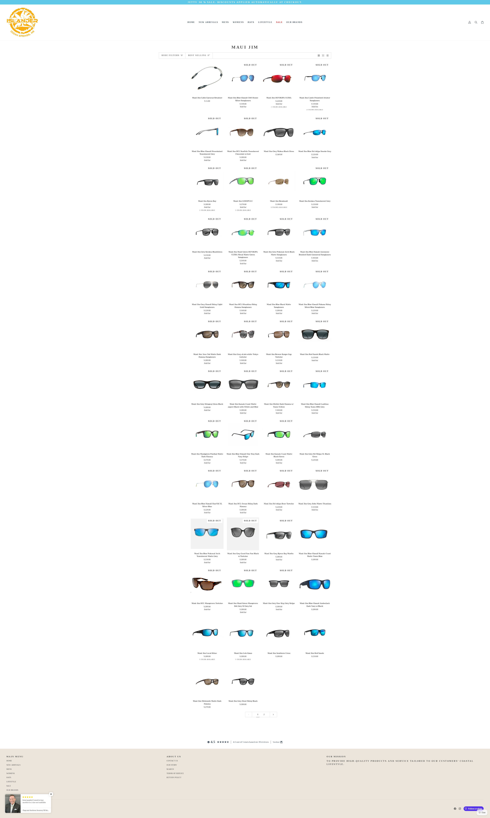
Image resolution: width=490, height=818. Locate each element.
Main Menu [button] (14, 756)
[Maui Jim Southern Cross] (278, 633)
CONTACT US (172, 760)
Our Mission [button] (336, 756)
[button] (225, 22)
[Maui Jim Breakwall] (278, 181)
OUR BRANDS (12, 790)
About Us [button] (174, 756)
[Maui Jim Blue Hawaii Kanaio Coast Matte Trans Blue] (314, 533)
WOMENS (10, 773)
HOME (9, 760)
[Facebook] (455, 809)
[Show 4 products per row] (328, 55)
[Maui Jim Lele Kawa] (243, 633)
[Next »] (273, 714)
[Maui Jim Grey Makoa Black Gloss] (278, 131)
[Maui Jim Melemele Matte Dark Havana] (207, 681)
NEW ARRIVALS (13, 765)
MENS (9, 769)
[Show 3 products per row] (323, 55)
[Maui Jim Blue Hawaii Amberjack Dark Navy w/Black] (314, 583)
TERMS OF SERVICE (175, 773)
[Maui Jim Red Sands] (314, 633)
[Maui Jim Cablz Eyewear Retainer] (207, 78)
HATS (8, 777)
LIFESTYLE (11, 781)
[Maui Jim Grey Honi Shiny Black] (243, 681)
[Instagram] (460, 809)
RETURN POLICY (174, 777)
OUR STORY (172, 765)
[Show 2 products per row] (319, 55)
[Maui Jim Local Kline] (207, 633)
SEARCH (170, 769)
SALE (8, 786)
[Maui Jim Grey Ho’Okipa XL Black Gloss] (314, 434)
